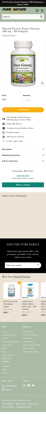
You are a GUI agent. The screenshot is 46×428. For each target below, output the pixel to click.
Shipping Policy (8, 403)
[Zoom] (42, 83)
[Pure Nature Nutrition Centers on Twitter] (33, 385)
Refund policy (7, 358)
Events (4, 348)
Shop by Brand (28, 332)
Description (7, 149)
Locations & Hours (8, 335)
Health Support (28, 342)
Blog (3, 352)
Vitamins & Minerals (30, 335)
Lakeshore (5, 366)
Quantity (26, 95)
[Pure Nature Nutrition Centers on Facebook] (28, 385)
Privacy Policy (34, 403)
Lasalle (4, 369)
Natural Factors (22, 277)
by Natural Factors (9, 35)
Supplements (27, 338)
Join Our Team (7, 345)
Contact (4, 338)
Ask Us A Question (10, 161)
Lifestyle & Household (30, 352)
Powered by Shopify (24, 406)
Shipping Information (11, 155)
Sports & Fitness (28, 348)
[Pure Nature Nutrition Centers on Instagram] (24, 385)
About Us (5, 332)
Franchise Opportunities (10, 342)
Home (4, 24)
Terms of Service (8, 355)
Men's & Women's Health (31, 345)
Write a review (23, 184)
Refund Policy (21, 403)
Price (4, 95)
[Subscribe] (37, 265)
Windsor (5, 373)
